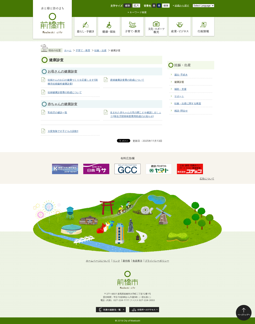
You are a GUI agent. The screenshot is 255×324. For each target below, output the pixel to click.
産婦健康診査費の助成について (127, 79)
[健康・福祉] (109, 26)
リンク (116, 260)
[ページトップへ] (244, 313)
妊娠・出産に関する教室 (187, 103)
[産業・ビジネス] (180, 26)
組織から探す (182, 5)
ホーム (67, 50)
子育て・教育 (83, 50)
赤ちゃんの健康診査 (62, 104)
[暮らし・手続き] (85, 26)
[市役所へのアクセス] (144, 309)
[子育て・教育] (132, 26)
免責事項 (137, 260)
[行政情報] (203, 26)
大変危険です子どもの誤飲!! (63, 131)
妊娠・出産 (100, 50)
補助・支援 (180, 88)
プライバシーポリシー (157, 260)
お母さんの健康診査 (62, 71)
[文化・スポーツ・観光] (156, 26)
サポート (179, 96)
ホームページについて (98, 260)
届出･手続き (181, 74)
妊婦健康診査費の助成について (65, 92)
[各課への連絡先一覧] (111, 309)
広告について (207, 178)
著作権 (126, 260)
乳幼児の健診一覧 (57, 112)
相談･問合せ (181, 110)
